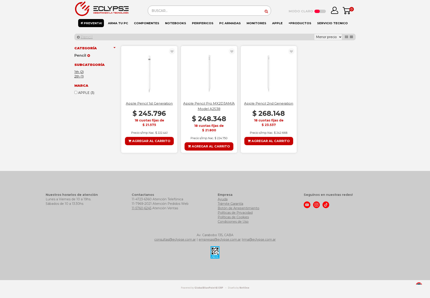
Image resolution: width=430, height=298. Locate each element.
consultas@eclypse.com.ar (175, 240)
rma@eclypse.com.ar (259, 240)
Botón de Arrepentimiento (238, 208)
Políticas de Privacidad (235, 213)
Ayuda (223, 199)
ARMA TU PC (118, 23)
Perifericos (202, 23)
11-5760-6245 (141, 208)
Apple (277, 23)
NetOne (238, 288)
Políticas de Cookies (233, 217)
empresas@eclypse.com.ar (220, 240)
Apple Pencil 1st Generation (149, 103)
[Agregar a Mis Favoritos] (172, 51)
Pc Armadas (230, 23)
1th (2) (79, 72)
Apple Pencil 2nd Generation (268, 103)
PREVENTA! (92, 23)
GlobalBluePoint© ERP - (204, 288)
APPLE (85, 93)
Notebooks (175, 23)
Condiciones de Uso (233, 222)
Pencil (87, 37)
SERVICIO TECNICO (332, 23)
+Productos (299, 23)
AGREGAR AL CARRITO (150, 141)
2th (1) (79, 76)
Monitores (256, 23)
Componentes (146, 23)
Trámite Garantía (230, 204)
